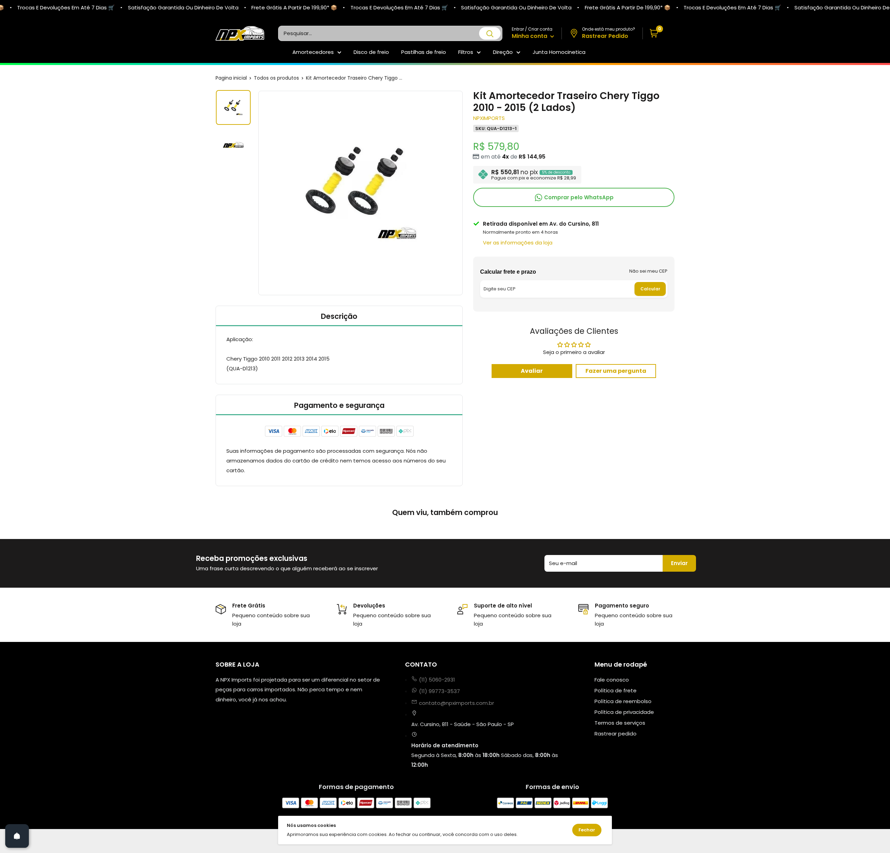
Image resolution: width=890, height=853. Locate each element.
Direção (503, 52)
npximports (489, 118)
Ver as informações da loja (517, 242)
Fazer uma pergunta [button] (615, 371)
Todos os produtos (276, 77)
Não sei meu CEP (648, 270)
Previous (257, 193)
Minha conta (530, 36)
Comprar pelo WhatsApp (578, 197)
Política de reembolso (623, 701)
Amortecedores (313, 52)
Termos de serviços (619, 722)
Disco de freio (371, 52)
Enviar (679, 563)
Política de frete (615, 690)
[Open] (17, 836)
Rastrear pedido (615, 733)
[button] (658, 33)
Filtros (465, 52)
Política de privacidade (624, 712)
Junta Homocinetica (559, 52)
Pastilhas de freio (423, 52)
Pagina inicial (231, 77)
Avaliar (532, 371)
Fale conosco (611, 679)
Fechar (586, 830)
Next (464, 193)
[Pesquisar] (490, 33)
